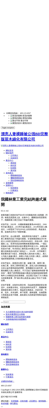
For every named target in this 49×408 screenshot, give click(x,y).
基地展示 (9, 173)
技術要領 (14, 188)
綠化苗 (13, 165)
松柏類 (13, 168)
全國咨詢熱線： (7, 381)
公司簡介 (14, 155)
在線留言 (14, 158)
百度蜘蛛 (15, 401)
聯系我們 (9, 193)
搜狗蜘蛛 (42, 401)
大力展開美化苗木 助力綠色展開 (19, 312)
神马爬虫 (14, 404)
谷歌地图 (24, 401)
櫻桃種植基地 (16, 175)
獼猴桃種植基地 (17, 178)
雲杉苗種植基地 (17, 180)
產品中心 (9, 160)
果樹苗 (13, 163)
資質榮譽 (9, 183)
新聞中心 (9, 185)
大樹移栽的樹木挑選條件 (16, 319)
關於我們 (9, 153)
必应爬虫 (33, 401)
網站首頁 (9, 150)
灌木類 (13, 170)
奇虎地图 (5, 404)
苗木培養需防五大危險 (15, 314)
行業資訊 (14, 190)
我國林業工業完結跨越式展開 (18, 317)
